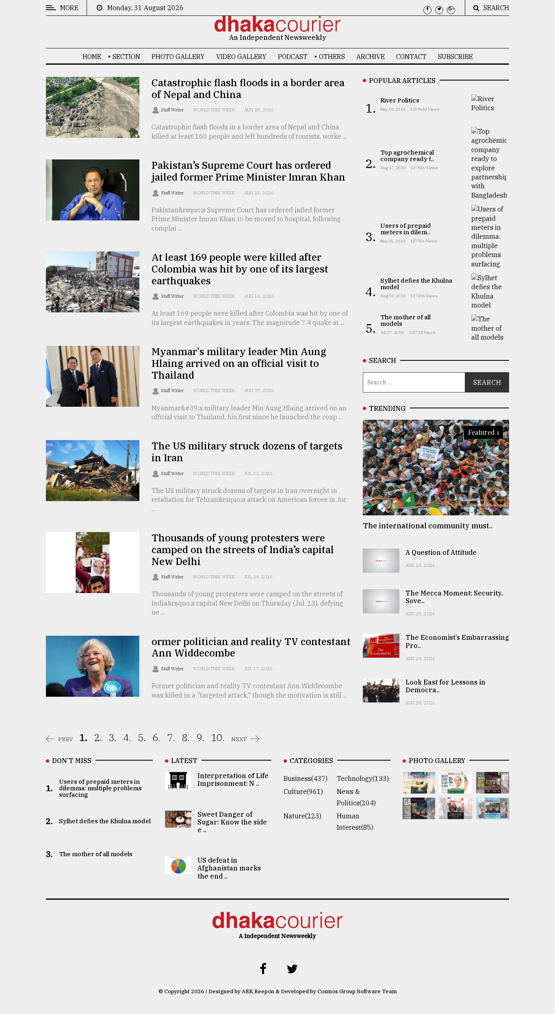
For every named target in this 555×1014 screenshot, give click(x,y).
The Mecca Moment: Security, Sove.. (454, 597)
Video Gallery (241, 56)
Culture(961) (303, 791)
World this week (214, 110)
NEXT (239, 739)
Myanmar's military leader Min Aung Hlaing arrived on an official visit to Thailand (239, 363)
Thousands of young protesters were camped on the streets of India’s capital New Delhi (243, 549)
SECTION (126, 56)
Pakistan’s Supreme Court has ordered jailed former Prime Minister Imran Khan (248, 171)
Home (91, 56)
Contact (411, 56)
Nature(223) (302, 816)
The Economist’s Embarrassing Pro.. (457, 641)
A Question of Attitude (441, 552)
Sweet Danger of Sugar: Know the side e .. (232, 822)
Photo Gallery (178, 56)
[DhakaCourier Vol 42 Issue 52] (492, 813)
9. (200, 737)
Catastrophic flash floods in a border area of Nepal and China (248, 88)
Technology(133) (363, 778)
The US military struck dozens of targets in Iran (247, 451)
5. (142, 737)
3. (112, 737)
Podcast (293, 56)
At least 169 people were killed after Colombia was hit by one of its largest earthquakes (240, 269)
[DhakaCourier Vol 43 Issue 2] (419, 813)
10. (218, 737)
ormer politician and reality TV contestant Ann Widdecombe (251, 647)
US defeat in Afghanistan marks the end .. (229, 868)
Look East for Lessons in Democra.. (445, 686)
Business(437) (305, 778)
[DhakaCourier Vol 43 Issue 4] (455, 788)
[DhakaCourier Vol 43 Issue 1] (455, 813)
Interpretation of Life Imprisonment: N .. (233, 779)
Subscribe (455, 56)
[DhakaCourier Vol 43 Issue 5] (419, 788)
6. (156, 737)
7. (171, 737)
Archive (370, 56)
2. (98, 737)
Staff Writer (173, 110)
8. (186, 737)
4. (127, 737)
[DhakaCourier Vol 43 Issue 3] (492, 788)
